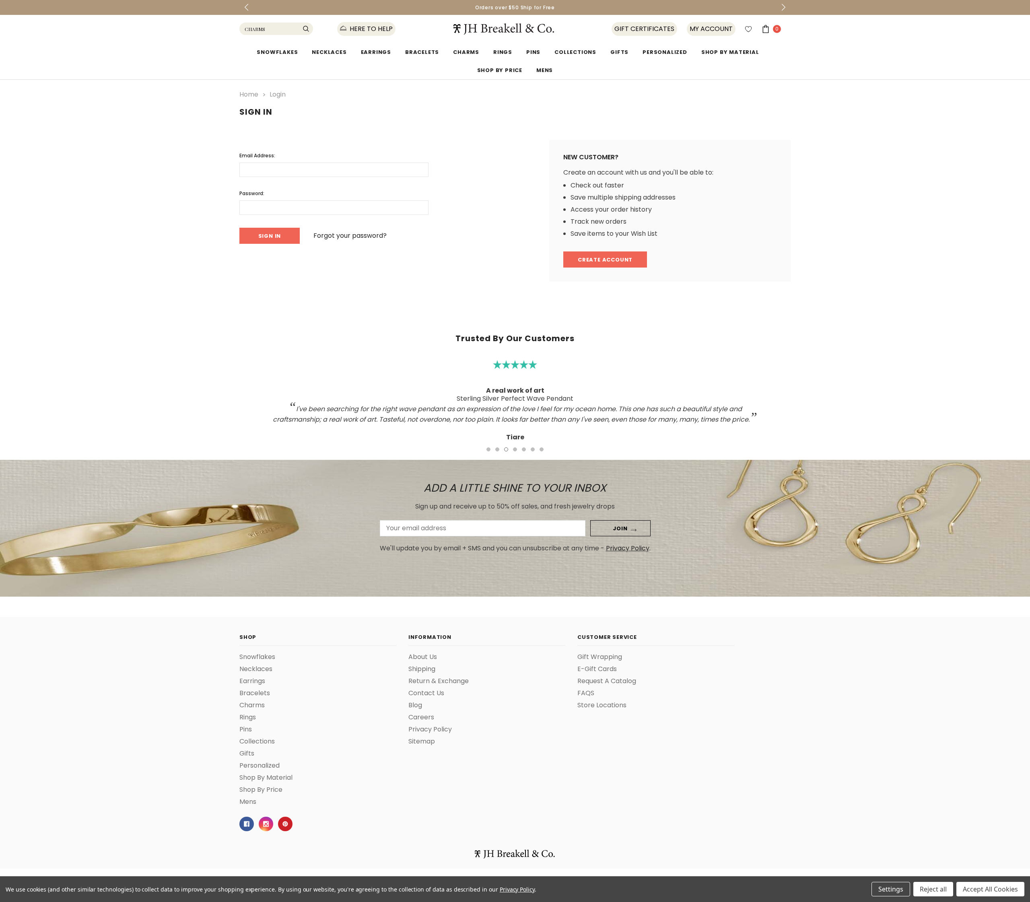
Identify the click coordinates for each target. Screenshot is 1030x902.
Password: (251, 193)
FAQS (585, 693)
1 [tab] (488, 449)
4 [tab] (515, 449)
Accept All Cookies (990, 889)
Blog (415, 705)
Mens (544, 70)
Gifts (619, 52)
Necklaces (329, 52)
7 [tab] (542, 449)
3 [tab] (506, 449)
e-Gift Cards (597, 669)
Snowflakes (277, 52)
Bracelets (422, 52)
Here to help (370, 29)
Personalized (665, 52)
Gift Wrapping (599, 657)
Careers (421, 717)
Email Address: (257, 155)
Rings (502, 52)
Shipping (421, 669)
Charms (466, 52)
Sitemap (421, 741)
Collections (575, 52)
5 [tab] (524, 449)
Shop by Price (499, 70)
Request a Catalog (606, 681)
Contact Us (426, 693)
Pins (533, 52)
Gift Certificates (644, 29)
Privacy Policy (627, 548)
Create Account (605, 260)
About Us (422, 657)
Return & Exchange (438, 681)
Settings (890, 889)
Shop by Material (730, 52)
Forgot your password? (350, 236)
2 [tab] (497, 449)
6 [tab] (533, 449)
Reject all (933, 889)
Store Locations (601, 705)
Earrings (376, 52)
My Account (711, 29)
